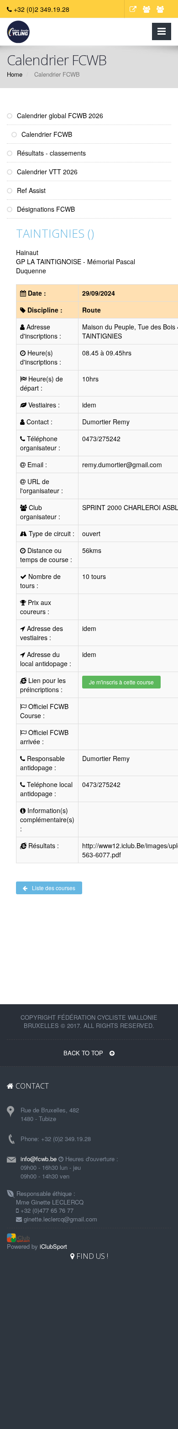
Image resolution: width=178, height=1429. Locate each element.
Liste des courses (53, 888)
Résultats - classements (50, 152)
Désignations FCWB (45, 209)
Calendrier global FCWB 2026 (59, 115)
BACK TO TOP (84, 1052)
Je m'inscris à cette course (121, 682)
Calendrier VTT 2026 (46, 171)
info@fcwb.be (39, 1158)
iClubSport (53, 1246)
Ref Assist (30, 190)
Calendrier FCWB (46, 134)
